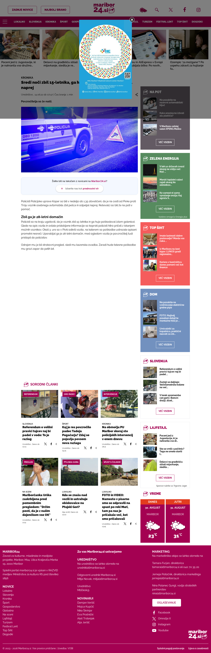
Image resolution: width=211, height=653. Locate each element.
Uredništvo (84, 586)
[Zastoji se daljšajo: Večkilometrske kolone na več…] (150, 385)
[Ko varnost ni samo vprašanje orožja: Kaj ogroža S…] (150, 196)
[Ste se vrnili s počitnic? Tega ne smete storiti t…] (150, 452)
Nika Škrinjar (84, 610)
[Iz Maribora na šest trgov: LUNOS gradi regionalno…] (150, 252)
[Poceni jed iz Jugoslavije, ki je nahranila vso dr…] (150, 439)
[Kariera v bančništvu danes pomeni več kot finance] (150, 265)
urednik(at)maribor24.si (91, 567)
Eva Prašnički (85, 614)
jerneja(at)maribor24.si (165, 578)
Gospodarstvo (11, 606)
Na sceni (8, 614)
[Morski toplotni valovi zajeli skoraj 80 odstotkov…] (150, 183)
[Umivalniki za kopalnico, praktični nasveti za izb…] (150, 332)
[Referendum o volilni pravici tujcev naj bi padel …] (150, 372)
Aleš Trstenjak (85, 618)
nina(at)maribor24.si (164, 593)
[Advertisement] (79, 289)
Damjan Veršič (86, 602)
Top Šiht (7, 630)
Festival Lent (10, 626)
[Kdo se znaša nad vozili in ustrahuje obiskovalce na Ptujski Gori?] (79, 472)
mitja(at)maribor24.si (105, 578)
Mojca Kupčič (85, 606)
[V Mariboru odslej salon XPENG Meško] (150, 129)
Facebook (164, 612)
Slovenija (8, 594)
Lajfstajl (7, 618)
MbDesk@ (83, 590)
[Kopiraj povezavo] (56, 445)
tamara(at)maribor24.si (165, 567)
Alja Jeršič (83, 622)
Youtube (163, 630)
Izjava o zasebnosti (198, 648)
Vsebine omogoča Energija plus (173, 217)
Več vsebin (165, 142)
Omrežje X (164, 618)
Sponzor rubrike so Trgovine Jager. (171, 486)
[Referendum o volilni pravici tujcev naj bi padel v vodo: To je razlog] (39, 404)
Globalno (8, 610)
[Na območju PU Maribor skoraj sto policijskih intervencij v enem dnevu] (119, 404)
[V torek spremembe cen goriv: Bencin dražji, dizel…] (150, 398)
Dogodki (8, 634)
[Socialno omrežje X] (45, 445)
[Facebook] (51, 445)
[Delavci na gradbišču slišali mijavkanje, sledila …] (150, 465)
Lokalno (7, 590)
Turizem (8, 622)
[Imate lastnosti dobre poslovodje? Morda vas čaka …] (150, 239)
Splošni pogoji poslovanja (170, 648)
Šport (6, 602)
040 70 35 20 (191, 567)
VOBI (70, 648)
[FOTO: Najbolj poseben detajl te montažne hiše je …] (150, 319)
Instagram (164, 624)
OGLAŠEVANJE (166, 602)
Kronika (7, 598)
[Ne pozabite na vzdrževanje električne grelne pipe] (150, 306)
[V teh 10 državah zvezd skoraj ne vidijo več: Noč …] (150, 170)
